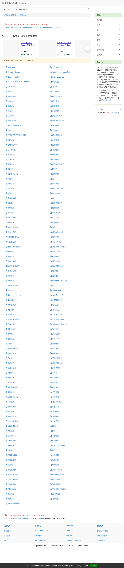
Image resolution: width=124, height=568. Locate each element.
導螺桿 (54, 382)
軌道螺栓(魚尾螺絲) (59, 280)
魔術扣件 (55, 271)
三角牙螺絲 (11, 484)
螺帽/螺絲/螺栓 (57, 232)
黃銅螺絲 (10, 275)
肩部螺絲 (10, 140)
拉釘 (53, 431)
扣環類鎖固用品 (13, 426)
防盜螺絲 (55, 208)
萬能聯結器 (11, 198)
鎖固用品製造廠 (27, 60)
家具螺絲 (10, 382)
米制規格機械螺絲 (14, 125)
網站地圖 (69, 535)
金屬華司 (55, 140)
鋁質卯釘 (10, 178)
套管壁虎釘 (56, 368)
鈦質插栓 (10, 164)
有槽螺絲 (10, 445)
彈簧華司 (10, 411)
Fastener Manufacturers (29, 27)
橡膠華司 (55, 455)
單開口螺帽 (56, 338)
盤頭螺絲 (10, 106)
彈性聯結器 (11, 416)
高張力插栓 (11, 271)
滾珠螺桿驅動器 (13, 503)
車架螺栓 (10, 280)
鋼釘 (53, 178)
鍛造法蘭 (55, 183)
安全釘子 (10, 377)
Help (5, 540)
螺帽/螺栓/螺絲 (13, 237)
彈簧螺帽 (55, 411)
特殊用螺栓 (11, 96)
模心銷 (54, 450)
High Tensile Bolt (58, 295)
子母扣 (54, 372)
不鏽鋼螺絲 (56, 484)
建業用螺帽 (11, 406)
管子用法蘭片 (57, 115)
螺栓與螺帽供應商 (59, 246)
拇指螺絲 (10, 431)
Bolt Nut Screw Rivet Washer (18, 81)
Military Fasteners (12, 27)
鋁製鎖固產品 (12, 174)
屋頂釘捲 (10, 392)
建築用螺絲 (56, 401)
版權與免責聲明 (102, 530)
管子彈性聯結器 (58, 120)
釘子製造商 (11, 149)
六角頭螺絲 (11, 314)
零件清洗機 (56, 212)
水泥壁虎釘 (11, 469)
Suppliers (70, 525)
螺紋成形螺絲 (12, 227)
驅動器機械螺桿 (13, 266)
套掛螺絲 (10, 372)
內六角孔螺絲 (57, 309)
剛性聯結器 (11, 329)
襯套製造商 (56, 261)
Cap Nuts (11, 67)
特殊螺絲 (10, 101)
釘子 (98, 25)
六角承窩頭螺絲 (58, 319)
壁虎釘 (10, 358)
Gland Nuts (56, 290)
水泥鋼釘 (10, 465)
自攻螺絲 (10, 159)
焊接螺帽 (55, 81)
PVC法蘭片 (11, 305)
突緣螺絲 (55, 111)
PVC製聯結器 (57, 300)
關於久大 (7, 525)
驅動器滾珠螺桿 (58, 266)
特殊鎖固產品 (57, 96)
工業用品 (14, 15)
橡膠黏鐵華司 (12, 460)
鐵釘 (53, 198)
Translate (115, 112)
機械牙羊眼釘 (12, 455)
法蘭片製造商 (12, 474)
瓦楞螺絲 (55, 101)
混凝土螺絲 (56, 479)
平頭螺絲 (10, 401)
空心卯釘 (10, 111)
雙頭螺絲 (10, 212)
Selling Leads (40, 535)
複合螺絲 (55, 256)
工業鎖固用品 (12, 397)
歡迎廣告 (7, 535)
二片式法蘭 (56, 494)
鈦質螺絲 (55, 159)
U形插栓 (10, 309)
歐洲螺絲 (55, 460)
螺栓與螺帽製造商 (14, 246)
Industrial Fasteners (59, 67)
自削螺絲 (10, 154)
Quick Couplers (58, 77)
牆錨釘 (10, 91)
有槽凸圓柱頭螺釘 (59, 445)
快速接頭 (55, 421)
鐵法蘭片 (10, 203)
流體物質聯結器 (58, 474)
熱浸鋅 (54, 86)
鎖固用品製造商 (58, 188)
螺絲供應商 (11, 232)
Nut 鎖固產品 (12, 300)
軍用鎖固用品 (12, 285)
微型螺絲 (55, 416)
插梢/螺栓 (100, 49)
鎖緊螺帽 (10, 188)
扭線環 (54, 426)
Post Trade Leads (41, 530)
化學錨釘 (10, 334)
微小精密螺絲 (12, 421)
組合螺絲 (55, 125)
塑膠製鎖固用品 (13, 348)
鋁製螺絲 (55, 174)
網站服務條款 (102, 535)
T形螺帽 (55, 305)
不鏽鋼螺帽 (11, 489)
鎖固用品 (22, 15)
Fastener (33, 518)
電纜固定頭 (11, 217)
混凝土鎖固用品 (13, 479)
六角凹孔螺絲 (57, 314)
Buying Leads (40, 540)
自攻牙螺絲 (56, 154)
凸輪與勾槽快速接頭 (59, 324)
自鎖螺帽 (55, 149)
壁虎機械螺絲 (57, 363)
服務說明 (7, 530)
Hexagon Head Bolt (14, 295)
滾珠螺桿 (55, 498)
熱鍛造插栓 (11, 86)
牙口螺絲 (55, 91)
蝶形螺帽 (55, 222)
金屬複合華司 (12, 145)
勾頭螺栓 (55, 329)
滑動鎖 (10, 498)
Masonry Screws (13, 72)
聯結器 (99, 20)
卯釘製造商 (56, 334)
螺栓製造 (10, 251)
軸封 (53, 285)
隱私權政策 (101, 540)
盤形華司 (55, 106)
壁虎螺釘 (10, 363)
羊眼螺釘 (55, 130)
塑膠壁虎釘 (11, 353)
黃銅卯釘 (55, 275)
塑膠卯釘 (55, 348)
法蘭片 (99, 54)
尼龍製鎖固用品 (13, 387)
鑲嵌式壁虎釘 (57, 203)
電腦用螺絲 (56, 217)
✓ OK (93, 566)
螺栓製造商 (56, 251)
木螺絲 (10, 450)
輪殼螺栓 (10, 290)
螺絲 (53, 227)
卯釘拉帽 (10, 338)
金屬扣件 (55, 145)
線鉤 (9, 130)
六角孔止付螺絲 (13, 319)
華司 (98, 30)
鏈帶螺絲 (10, 193)
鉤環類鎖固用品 (58, 164)
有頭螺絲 (55, 440)
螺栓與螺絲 (56, 241)
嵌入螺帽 (55, 392)
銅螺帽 (10, 169)
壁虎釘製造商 (57, 358)
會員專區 (38, 525)
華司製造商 (56, 193)
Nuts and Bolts (13, 77)
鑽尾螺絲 (10, 208)
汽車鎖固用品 (57, 469)
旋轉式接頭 (11, 440)
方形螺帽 (55, 435)
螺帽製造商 (11, 241)
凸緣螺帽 (10, 324)
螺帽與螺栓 (56, 237)
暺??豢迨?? (110, 100)
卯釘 (98, 45)
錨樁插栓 (10, 183)
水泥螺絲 (55, 465)
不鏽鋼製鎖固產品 (59, 489)
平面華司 (55, 397)
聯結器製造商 (57, 135)
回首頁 (6, 15)
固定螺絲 (10, 343)
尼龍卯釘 (55, 387)
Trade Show (70, 530)
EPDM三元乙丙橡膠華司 (16, 135)
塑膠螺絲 (55, 343)
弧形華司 (55, 406)
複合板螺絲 (11, 261)
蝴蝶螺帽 (10, 222)
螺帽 (98, 40)
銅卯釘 (54, 169)
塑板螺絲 (55, 353)
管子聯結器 (11, 120)
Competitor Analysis (73, 540)
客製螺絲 (55, 377)
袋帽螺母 (10, 256)
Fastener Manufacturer (49, 27)
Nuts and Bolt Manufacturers (63, 72)
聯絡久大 (100, 525)
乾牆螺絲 (10, 494)
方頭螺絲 (10, 435)
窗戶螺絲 (10, 115)
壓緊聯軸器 (11, 368)
